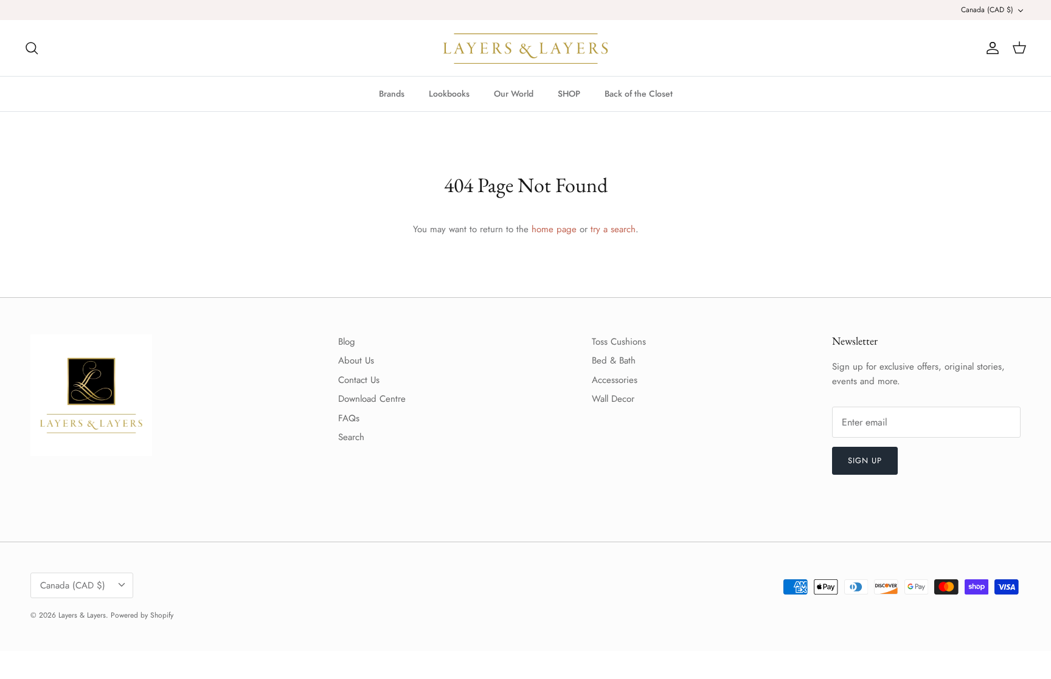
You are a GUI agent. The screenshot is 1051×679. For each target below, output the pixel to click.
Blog (346, 341)
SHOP (569, 94)
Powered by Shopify (142, 615)
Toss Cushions (619, 341)
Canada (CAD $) (987, 9)
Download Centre (372, 398)
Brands (391, 94)
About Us (356, 360)
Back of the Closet (639, 94)
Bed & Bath (614, 360)
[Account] (990, 48)
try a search (613, 229)
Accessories (614, 380)
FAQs (348, 418)
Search (351, 437)
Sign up (865, 460)
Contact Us (359, 380)
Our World (513, 94)
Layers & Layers (82, 615)
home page (554, 229)
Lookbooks (449, 94)
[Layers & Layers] (525, 48)
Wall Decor (613, 398)
